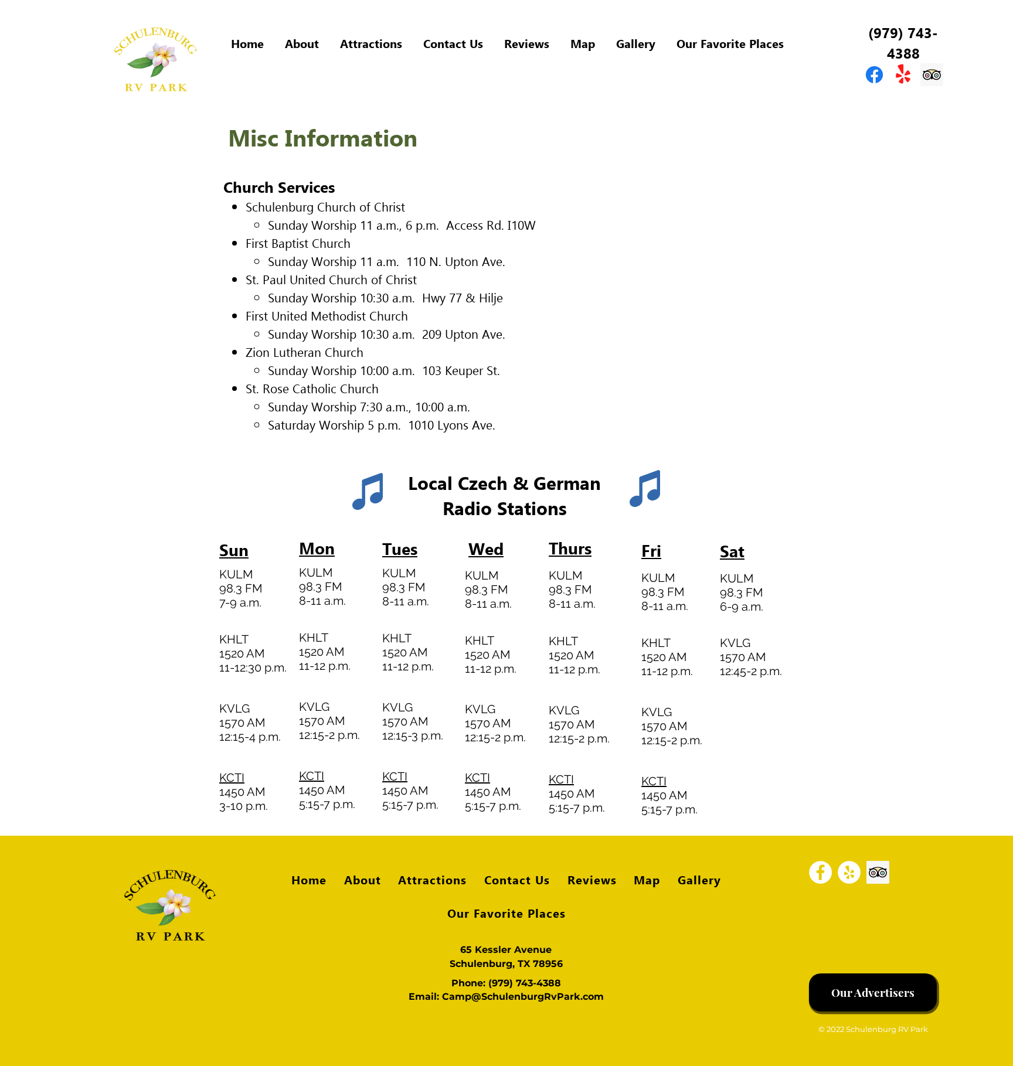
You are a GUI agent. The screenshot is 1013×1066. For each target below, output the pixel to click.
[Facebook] (820, 872)
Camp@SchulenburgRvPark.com (523, 996)
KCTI (231, 778)
